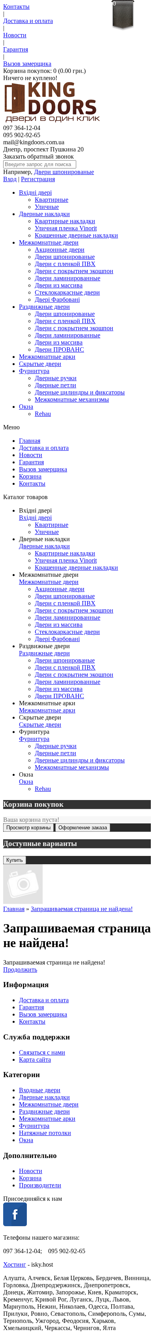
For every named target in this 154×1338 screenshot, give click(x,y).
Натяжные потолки (45, 1132)
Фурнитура (34, 371)
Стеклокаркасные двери (67, 292)
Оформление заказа (82, 828)
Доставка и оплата (28, 20)
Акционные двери (60, 249)
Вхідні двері (35, 192)
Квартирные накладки (65, 221)
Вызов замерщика (27, 63)
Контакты (16, 6)
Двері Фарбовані (57, 299)
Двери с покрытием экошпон (74, 271)
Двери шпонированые (64, 171)
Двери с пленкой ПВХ (65, 263)
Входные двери (39, 1090)
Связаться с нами (42, 1052)
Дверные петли (55, 385)
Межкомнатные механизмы (72, 399)
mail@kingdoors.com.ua (33, 142)
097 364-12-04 (21, 127)
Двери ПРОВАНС (59, 349)
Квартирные (51, 199)
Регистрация (38, 179)
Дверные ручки (56, 378)
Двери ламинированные (67, 278)
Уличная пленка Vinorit (66, 228)
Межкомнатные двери (49, 242)
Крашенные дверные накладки (76, 235)
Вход (10, 179)
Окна (26, 406)
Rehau (43, 413)
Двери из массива (59, 285)
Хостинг (14, 1264)
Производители (40, 1185)
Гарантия (15, 49)
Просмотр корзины (28, 828)
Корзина (30, 476)
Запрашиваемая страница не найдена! (82, 908)
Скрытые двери (40, 363)
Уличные (47, 206)
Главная (29, 440)
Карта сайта (35, 1059)
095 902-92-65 (21, 135)
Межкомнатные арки (47, 356)
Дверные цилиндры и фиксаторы (80, 392)
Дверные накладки (44, 214)
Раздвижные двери (44, 306)
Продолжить (20, 969)
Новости (14, 35)
